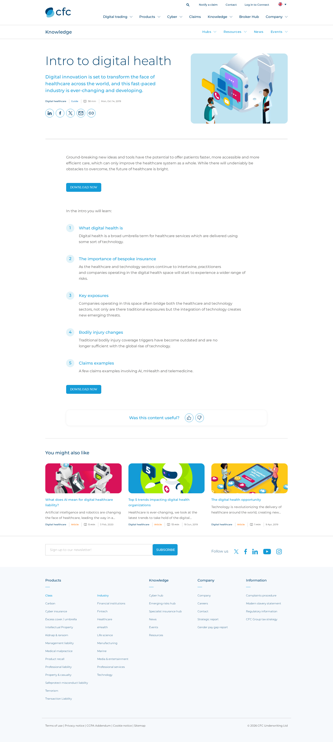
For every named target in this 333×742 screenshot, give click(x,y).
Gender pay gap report (213, 627)
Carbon (50, 603)
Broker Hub (249, 17)
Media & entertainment (112, 659)
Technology (104, 674)
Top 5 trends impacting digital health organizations (159, 502)
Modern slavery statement (263, 603)
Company (274, 17)
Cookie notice (122, 725)
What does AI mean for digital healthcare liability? (79, 502)
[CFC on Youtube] (265, 551)
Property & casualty (58, 674)
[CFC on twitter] (234, 551)
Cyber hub (156, 595)
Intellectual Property (59, 627)
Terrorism (51, 690)
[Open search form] (188, 4)
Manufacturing (107, 643)
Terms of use (54, 725)
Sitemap (139, 725)
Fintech (102, 611)
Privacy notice (74, 725)
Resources (232, 32)
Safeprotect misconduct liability (66, 682)
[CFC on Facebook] (244, 551)
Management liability (59, 643)
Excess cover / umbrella (61, 619)
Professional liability (58, 667)
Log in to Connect (257, 4)
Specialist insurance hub (165, 611)
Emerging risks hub (162, 603)
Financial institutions (111, 603)
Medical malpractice (58, 651)
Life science (105, 635)
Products (147, 17)
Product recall (54, 659)
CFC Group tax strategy (261, 619)
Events (276, 32)
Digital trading (115, 17)
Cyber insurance (56, 611)
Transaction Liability (58, 698)
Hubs (206, 32)
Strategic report (208, 619)
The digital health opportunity (236, 500)
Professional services (111, 667)
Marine (101, 651)
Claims (195, 17)
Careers (203, 603)
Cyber (172, 17)
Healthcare (104, 619)
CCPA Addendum (99, 725)
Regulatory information (261, 611)
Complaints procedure (261, 595)
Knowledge (217, 17)
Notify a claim (208, 4)
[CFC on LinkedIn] (253, 551)
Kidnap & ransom (56, 635)
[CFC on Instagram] (277, 551)
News (258, 32)
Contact (231, 4)
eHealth (102, 627)
